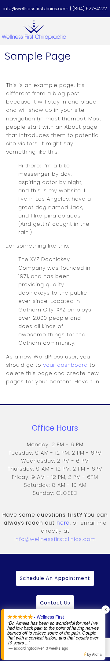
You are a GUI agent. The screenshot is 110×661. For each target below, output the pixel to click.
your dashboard (65, 365)
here (63, 522)
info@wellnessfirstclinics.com (55, 539)
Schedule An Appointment (55, 578)
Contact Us (55, 602)
